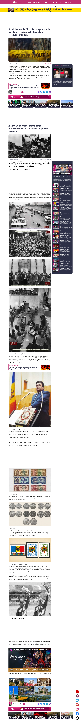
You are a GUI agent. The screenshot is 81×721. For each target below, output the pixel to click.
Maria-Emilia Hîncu (17, 703)
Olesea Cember (16, 92)
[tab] (58, 66)
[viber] (50, 63)
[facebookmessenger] (39, 92)
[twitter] (44, 92)
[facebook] (45, 63)
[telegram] (48, 63)
